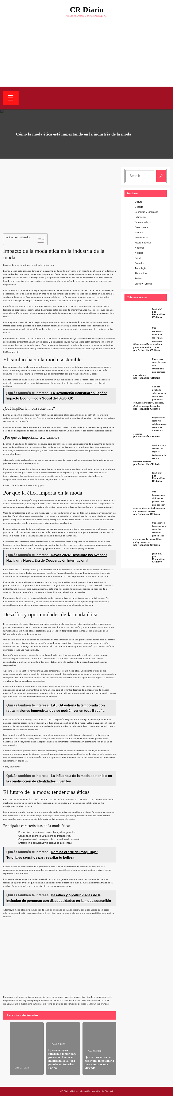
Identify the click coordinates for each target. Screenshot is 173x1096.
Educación (140, 217)
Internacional (141, 237)
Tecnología (140, 268)
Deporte (139, 207)
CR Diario (86, 10)
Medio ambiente (143, 242)
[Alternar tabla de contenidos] (38, 239)
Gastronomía (141, 227)
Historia (139, 232)
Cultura (138, 201)
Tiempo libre (141, 273)
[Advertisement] (86, 54)
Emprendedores (143, 222)
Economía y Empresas (146, 212)
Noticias (139, 253)
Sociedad (139, 263)
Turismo (139, 278)
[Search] (161, 176)
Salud (138, 258)
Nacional (139, 247)
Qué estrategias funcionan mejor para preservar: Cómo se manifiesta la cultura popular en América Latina (62, 1059)
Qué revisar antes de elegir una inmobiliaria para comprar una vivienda (99, 1062)
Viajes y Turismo (143, 283)
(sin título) (157, 309)
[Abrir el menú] (11, 98)
